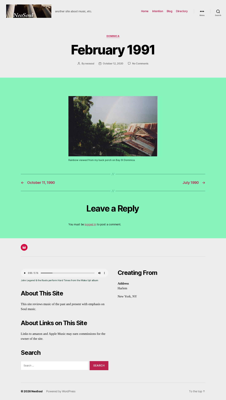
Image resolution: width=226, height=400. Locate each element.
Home (145, 11)
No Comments (140, 63)
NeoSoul (36, 391)
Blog (169, 11)
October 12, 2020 (113, 63)
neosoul (89, 63)
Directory (182, 11)
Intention (157, 11)
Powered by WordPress (60, 391)
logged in (90, 224)
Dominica (113, 36)
